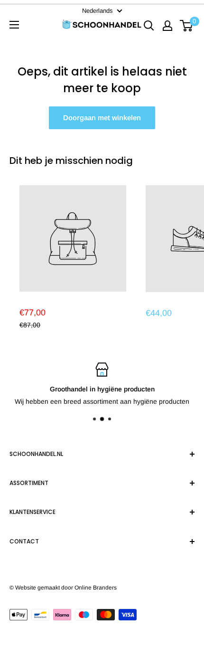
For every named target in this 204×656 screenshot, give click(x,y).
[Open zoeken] (149, 25)
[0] (187, 24)
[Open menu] (14, 25)
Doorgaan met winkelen (102, 118)
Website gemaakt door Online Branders (66, 587)
